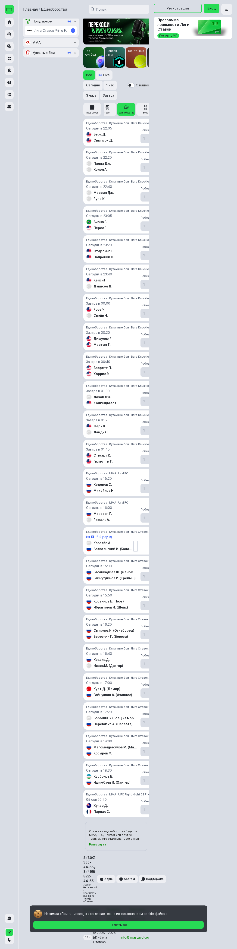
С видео (142, 85)
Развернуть (97, 844)
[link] (92, 109)
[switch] (131, 85)
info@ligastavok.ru (135, 937)
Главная (30, 9)
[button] (89, 75)
